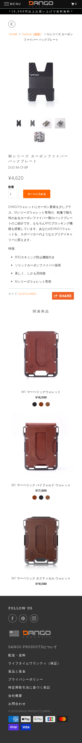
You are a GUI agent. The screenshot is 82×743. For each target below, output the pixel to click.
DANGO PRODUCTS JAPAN (34, 711)
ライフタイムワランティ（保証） (34, 663)
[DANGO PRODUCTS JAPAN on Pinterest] (24, 618)
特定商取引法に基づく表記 (29, 687)
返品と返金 (17, 671)
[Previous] (12, 24)
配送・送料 (17, 655)
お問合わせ (17, 704)
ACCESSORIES (27, 294)
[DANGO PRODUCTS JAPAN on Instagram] (35, 618)
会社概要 (15, 695)
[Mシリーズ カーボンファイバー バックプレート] (41, 82)
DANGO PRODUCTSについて (32, 647)
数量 (11, 187)
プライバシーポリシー (25, 679)
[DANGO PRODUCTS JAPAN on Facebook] (13, 618)
